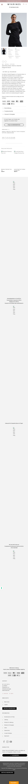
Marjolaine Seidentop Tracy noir (6, 170)
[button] (23, 4)
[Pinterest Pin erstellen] (12, 138)
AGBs (5, 727)
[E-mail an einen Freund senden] (10, 138)
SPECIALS (7, 64)
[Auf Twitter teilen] (7, 138)
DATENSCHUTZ (21, 764)
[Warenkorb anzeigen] (2, 4)
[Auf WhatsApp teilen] (3, 138)
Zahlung (6, 719)
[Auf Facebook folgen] (4, 742)
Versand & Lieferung (8, 722)
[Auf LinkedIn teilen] (14, 138)
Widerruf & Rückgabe (9, 725)
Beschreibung (7, 108)
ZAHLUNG (11, 763)
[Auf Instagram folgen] (7, 742)
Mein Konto (6, 701)
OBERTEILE (8, 131)
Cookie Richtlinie (8, 733)
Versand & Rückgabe (9, 114)
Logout (5, 704)
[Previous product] (6, 62)
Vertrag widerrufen (9, 708)
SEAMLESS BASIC (10, 132)
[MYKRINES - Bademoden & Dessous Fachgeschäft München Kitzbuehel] (14, 4)
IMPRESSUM (18, 766)
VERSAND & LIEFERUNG (19, 763)
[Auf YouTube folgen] (11, 742)
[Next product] (3, 62)
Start (3, 64)
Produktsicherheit (8, 111)
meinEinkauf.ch (20, 303)
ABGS (16, 764)
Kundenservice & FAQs (9, 716)
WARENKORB (6, 763)
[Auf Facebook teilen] (5, 138)
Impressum (6, 736)
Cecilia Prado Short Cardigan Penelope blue (19, 170)
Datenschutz (7, 730)
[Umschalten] (3, 108)
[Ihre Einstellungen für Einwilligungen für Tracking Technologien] (1, 588)
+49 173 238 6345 (14, 547)
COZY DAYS (12, 64)
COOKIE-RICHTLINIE (11, 766)
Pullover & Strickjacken (20, 131)
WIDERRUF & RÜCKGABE (8, 764)
